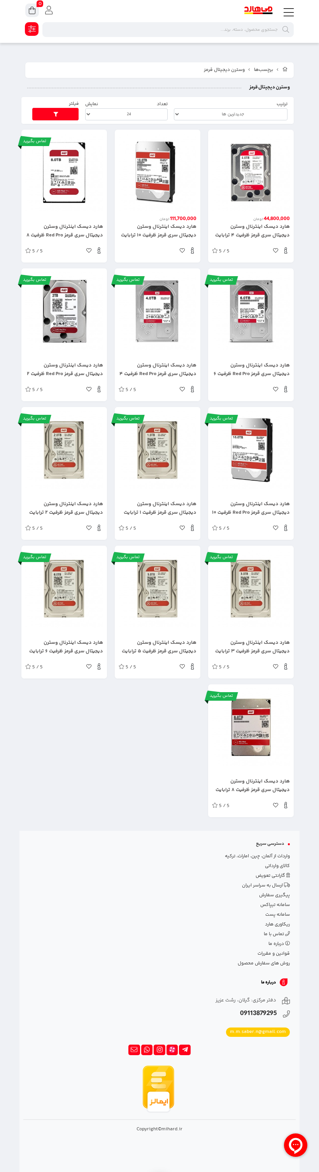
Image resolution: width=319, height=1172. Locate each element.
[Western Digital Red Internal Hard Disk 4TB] (251, 172)
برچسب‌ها (263, 70)
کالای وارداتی (277, 866)
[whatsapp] (147, 1050)
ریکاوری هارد (277, 924)
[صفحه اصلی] (285, 70)
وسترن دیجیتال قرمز (224, 70)
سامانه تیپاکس (275, 905)
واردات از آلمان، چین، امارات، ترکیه (257, 856)
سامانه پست (277, 914)
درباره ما (276, 944)
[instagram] (159, 1050)
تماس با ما (274, 934)
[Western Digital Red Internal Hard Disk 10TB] (157, 172)
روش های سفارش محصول (264, 963)
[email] (134, 1050)
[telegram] (185, 1050)
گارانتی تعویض (271, 875)
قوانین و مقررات (274, 953)
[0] (32, 11)
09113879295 (258, 1014)
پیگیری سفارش (274, 895)
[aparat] (172, 1050)
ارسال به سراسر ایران (263, 885)
